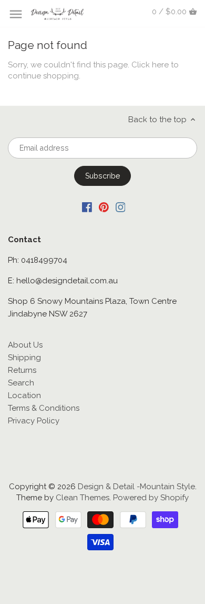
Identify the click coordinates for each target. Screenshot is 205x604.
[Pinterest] (104, 206)
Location (24, 395)
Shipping (24, 357)
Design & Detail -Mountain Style (136, 486)
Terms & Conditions (43, 408)
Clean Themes (82, 497)
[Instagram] (121, 206)
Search (21, 383)
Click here (150, 65)
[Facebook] (87, 206)
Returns (22, 370)
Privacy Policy (33, 420)
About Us (25, 345)
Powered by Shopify (151, 497)
